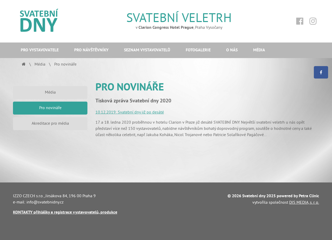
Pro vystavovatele (40, 50)
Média (259, 50)
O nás (232, 50)
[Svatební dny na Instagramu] (313, 21)
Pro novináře (50, 107)
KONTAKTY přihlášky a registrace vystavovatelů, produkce (65, 212)
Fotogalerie (198, 50)
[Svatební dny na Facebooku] (300, 21)
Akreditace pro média (50, 123)
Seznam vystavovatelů (147, 50)
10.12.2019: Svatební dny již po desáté (129, 112)
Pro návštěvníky (91, 50)
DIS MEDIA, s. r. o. (304, 202)
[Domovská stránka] (23, 64)
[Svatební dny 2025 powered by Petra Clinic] (50, 21)
